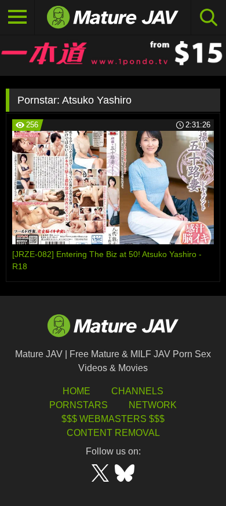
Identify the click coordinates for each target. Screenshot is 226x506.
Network (153, 405)
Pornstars (78, 405)
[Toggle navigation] (17, 17)
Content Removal (113, 433)
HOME (76, 391)
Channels (137, 391)
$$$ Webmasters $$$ (113, 419)
